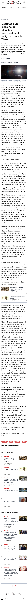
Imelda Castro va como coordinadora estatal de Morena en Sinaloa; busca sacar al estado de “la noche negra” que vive (11, 572)
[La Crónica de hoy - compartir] (26, 293)
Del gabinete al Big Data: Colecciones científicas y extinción (16, 289)
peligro (24, 441)
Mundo (19, 599)
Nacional (7, 599)
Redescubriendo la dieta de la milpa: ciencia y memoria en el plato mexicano (11, 480)
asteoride (17, 441)
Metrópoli (13, 599)
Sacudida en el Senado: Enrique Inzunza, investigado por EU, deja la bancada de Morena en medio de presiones (11, 521)
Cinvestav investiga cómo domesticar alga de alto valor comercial (10, 501)
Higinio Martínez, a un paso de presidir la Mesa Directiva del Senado (11, 559)
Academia (4, 19)
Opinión (24, 8)
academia (4, 441)
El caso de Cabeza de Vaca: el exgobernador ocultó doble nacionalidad (10, 548)
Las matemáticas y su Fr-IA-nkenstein (11, 491)
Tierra (11, 441)
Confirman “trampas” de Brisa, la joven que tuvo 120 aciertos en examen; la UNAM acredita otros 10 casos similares (11, 535)
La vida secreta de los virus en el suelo (18, 297)
